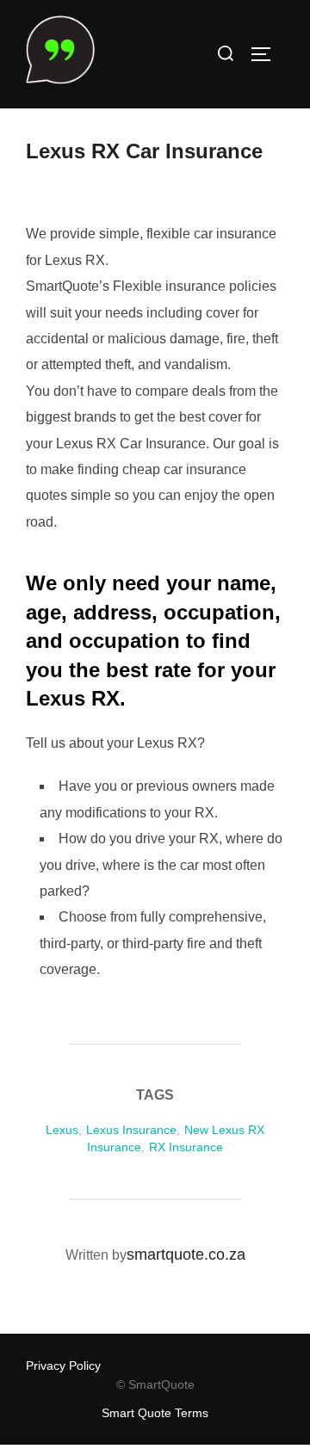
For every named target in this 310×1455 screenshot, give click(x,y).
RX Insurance (186, 1147)
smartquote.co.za (186, 1254)
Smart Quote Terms (155, 1413)
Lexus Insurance (131, 1130)
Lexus (62, 1130)
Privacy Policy (63, 1365)
